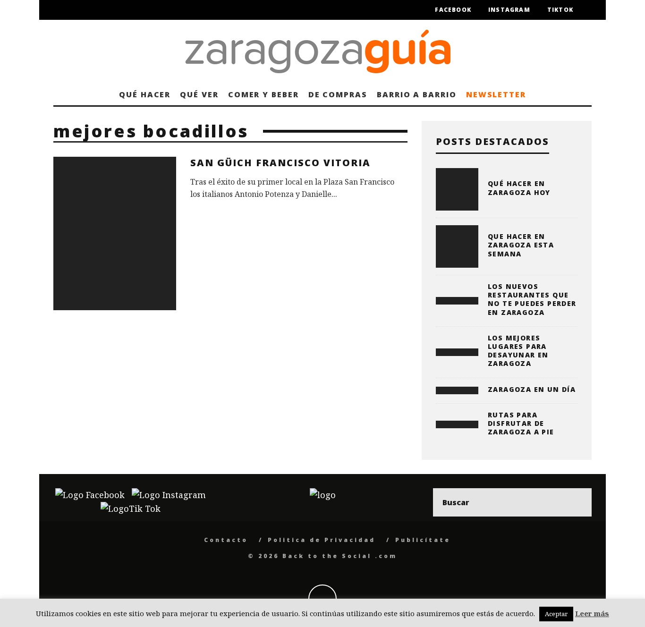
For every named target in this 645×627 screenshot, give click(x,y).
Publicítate (422, 540)
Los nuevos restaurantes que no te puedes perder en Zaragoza (532, 299)
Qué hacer (144, 94)
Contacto (226, 540)
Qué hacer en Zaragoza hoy (519, 187)
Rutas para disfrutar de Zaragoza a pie (521, 423)
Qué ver (199, 94)
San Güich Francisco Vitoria (280, 162)
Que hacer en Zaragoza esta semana (521, 245)
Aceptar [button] (556, 614)
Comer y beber (263, 94)
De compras (337, 94)
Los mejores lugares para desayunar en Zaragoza (518, 350)
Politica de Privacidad (321, 540)
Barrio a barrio (417, 94)
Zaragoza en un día (532, 389)
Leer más (592, 613)
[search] (577, 502)
